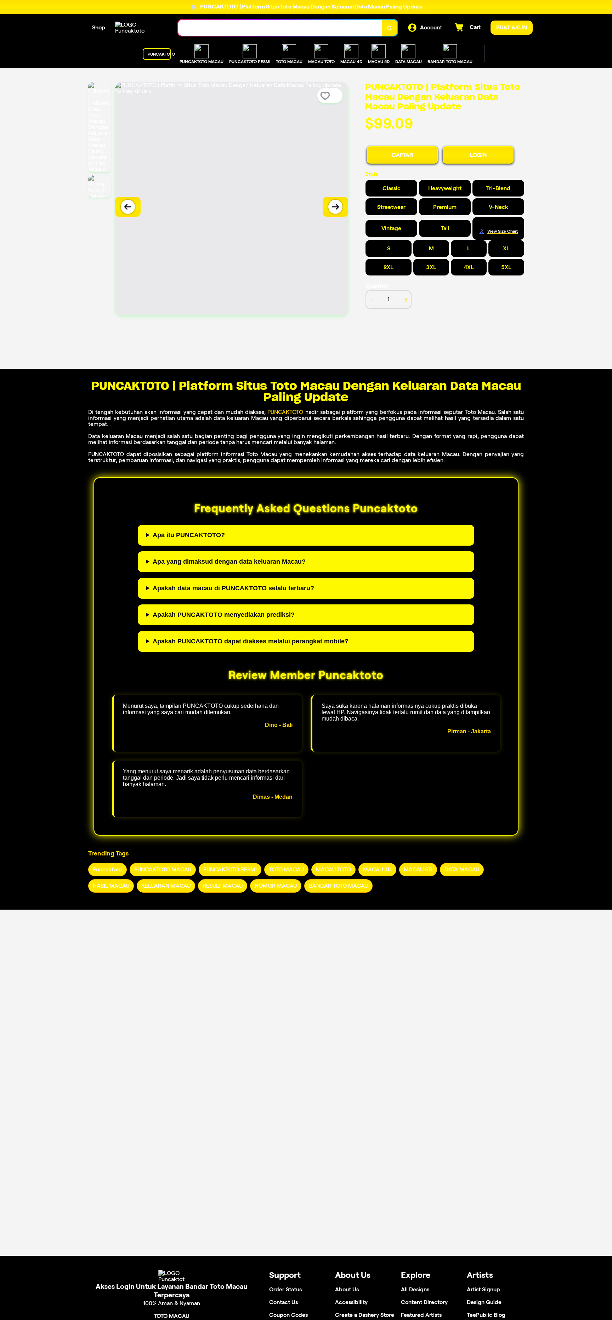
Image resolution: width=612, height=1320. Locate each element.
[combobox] (280, 28)
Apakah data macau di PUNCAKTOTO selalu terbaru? (233, 588)
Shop (98, 27)
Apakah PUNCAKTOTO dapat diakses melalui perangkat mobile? (250, 641)
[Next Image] (335, 207)
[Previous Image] (128, 207)
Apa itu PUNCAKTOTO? (189, 535)
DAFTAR (402, 155)
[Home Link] (139, 28)
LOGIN (478, 155)
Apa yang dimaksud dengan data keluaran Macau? (229, 561)
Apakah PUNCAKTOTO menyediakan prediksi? (224, 614)
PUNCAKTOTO (285, 412)
